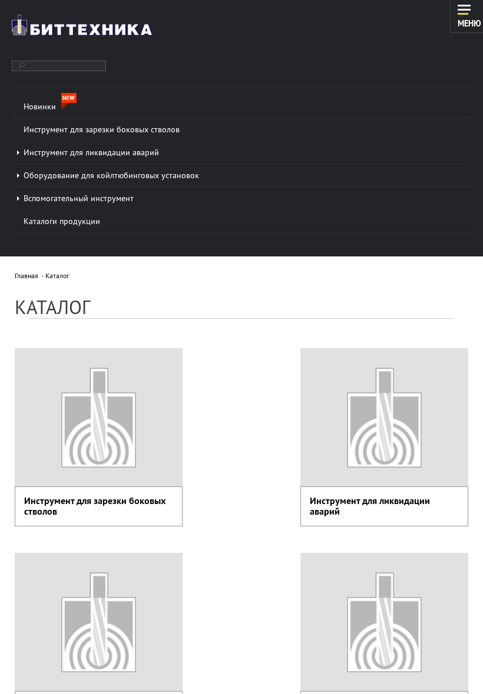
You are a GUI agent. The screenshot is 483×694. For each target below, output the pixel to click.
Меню (469, 23)
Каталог (57, 275)
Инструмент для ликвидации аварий (370, 506)
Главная (26, 275)
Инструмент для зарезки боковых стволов (95, 506)
